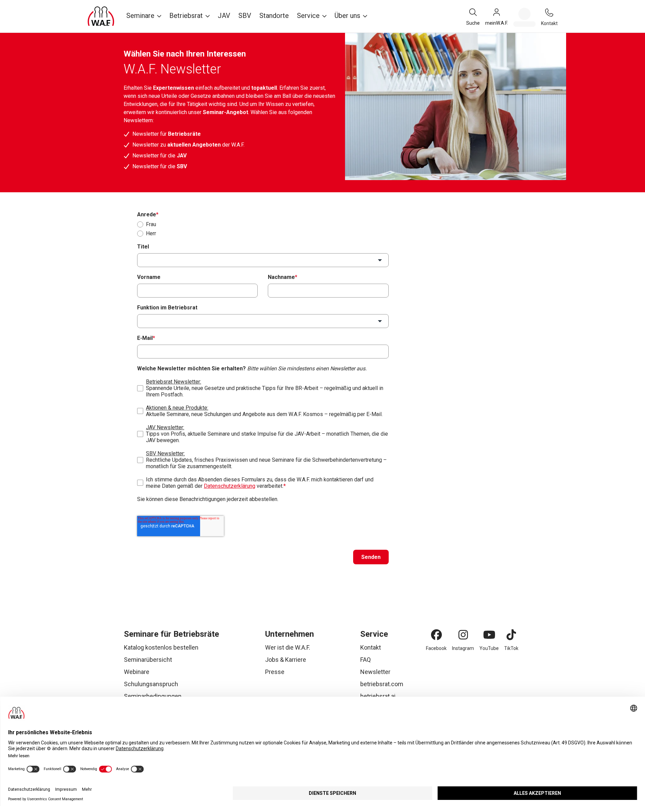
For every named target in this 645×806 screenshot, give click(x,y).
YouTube (489, 648)
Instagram (463, 648)
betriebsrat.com (381, 684)
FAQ (365, 659)
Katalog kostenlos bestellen (161, 647)
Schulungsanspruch (151, 684)
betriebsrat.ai (377, 696)
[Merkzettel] (524, 17)
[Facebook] (436, 634)
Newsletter (375, 671)
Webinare (136, 671)
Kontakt (370, 647)
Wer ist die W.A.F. (287, 647)
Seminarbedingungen (152, 696)
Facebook (436, 648)
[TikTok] (511, 634)
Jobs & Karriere (285, 659)
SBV (244, 16)
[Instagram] (463, 634)
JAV (224, 16)
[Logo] (101, 16)
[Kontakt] (549, 12)
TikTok (511, 648)
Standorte (274, 16)
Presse (274, 671)
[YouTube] (489, 634)
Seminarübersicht (148, 659)
